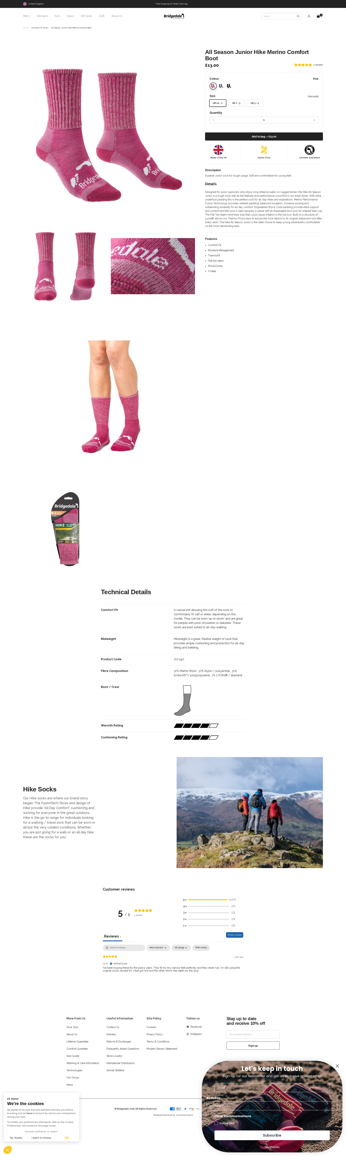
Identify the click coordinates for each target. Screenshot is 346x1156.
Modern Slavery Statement (162, 1048)
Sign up (253, 1045)
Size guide (313, 96)
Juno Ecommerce (184, 1115)
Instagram (196, 1034)
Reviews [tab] (112, 936)
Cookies (151, 1027)
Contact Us (113, 1027)
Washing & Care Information (82, 1063)
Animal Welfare (115, 1070)
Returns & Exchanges (119, 1041)
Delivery (111, 1034)
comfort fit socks (40, 28)
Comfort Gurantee (77, 1048)
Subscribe (272, 1135)
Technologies (74, 1070)
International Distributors (121, 1063)
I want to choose (41, 1137)
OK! (67, 1137)
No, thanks (16, 1137)
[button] (7, 1150)
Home (26, 28)
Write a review (234, 935)
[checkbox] (201, 948)
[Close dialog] (337, 1065)
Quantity (216, 112)
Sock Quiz (72, 1027)
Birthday (213, 1098)
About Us (71, 1034)
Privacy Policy (155, 1034)
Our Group (72, 1077)
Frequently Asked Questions (123, 1048)
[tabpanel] (173, 967)
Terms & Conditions (158, 1041)
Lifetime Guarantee (77, 1041)
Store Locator (114, 1056)
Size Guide (72, 1056)
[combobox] (281, 16)
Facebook (196, 1026)
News (69, 1084)
